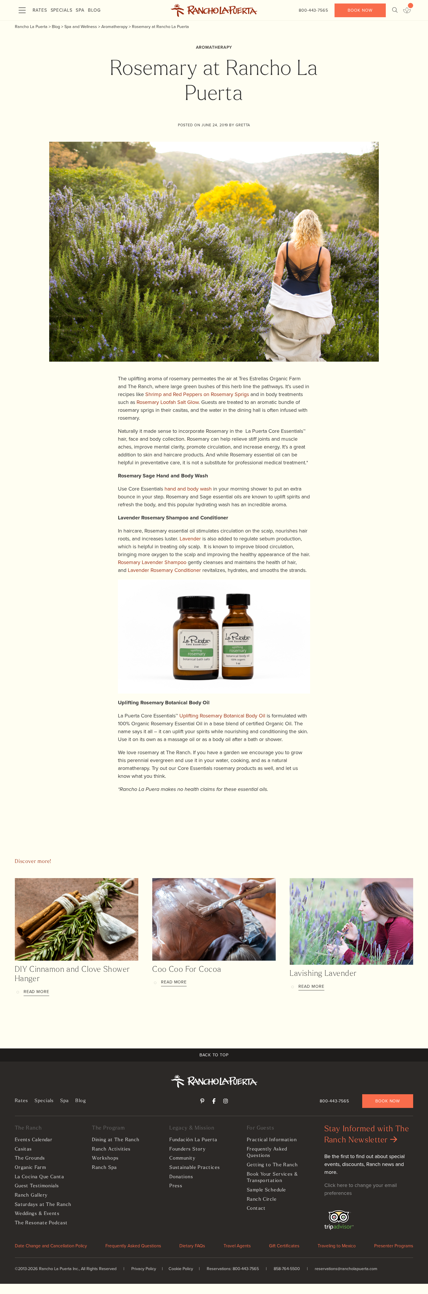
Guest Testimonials (37, 1186)
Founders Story (187, 1149)
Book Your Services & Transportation (272, 1177)
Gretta (243, 125)
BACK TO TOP (214, 1055)
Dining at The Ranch (115, 1140)
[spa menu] (407, 10)
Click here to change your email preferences (360, 1189)
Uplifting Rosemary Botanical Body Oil (222, 715)
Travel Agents (237, 1245)
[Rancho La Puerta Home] (214, 10)
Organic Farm (30, 1167)
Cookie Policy (181, 1268)
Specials (61, 10)
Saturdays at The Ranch (43, 1204)
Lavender (190, 538)
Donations (181, 1177)
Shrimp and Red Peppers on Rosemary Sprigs (197, 394)
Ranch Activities (111, 1149)
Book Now (360, 10)
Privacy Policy (143, 1268)
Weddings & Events (37, 1213)
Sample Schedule (266, 1190)
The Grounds (30, 1158)
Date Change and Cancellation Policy (51, 1245)
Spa (80, 10)
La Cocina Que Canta (39, 1177)
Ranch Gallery (31, 1195)
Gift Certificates (284, 1245)
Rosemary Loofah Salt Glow (168, 402)
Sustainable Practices (194, 1167)
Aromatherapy (214, 47)
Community (182, 1158)
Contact (256, 1208)
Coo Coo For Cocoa (186, 970)
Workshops (105, 1158)
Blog (94, 10)
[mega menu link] (22, 10)
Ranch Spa (104, 1167)
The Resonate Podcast (41, 1223)
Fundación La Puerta (193, 1140)
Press (175, 1186)
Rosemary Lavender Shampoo (152, 562)
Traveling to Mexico (337, 1245)
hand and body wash (188, 489)
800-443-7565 (313, 10)
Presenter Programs (393, 1245)
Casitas (23, 1149)
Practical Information (272, 1140)
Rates (40, 10)
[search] (394, 10)
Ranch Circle (262, 1199)
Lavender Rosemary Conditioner (164, 570)
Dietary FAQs (192, 1245)
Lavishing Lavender (323, 974)
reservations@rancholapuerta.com (346, 1268)
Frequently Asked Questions (267, 1152)
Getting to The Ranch (272, 1165)
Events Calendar (34, 1140)
